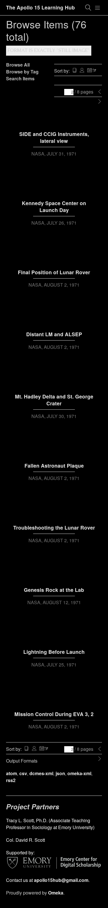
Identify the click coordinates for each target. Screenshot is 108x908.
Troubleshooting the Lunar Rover (54, 527)
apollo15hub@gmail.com (61, 880)
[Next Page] (99, 101)
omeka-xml (79, 773)
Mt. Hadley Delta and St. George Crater (54, 400)
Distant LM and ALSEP (54, 334)
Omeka (55, 892)
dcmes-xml (41, 773)
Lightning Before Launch (54, 651)
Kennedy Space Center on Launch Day (54, 206)
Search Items (20, 78)
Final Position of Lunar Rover (54, 272)
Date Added (91, 70)
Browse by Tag (22, 71)
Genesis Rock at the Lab (54, 589)
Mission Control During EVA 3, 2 (54, 714)
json (60, 773)
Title (74, 70)
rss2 (11, 780)
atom (11, 773)
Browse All (18, 64)
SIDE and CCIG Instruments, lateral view (54, 137)
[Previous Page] (99, 91)
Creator (82, 70)
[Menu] (97, 7)
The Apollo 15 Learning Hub (40, 7)
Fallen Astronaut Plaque (54, 465)
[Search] (88, 7)
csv (23, 773)
